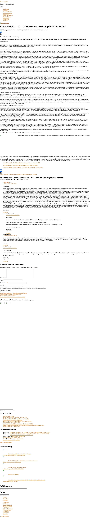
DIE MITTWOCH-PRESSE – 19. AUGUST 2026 (21, 435)
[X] (45, 34)
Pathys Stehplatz (33, 174)
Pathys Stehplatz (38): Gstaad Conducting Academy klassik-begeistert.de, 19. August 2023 (23, 167)
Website (2, 285)
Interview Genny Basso (13, 474)
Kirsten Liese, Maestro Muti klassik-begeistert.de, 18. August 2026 (14, 437)
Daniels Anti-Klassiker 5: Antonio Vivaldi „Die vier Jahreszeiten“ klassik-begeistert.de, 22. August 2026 (17, 422)
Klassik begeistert (4, 1)
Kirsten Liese (6, 182)
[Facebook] (45, 32)
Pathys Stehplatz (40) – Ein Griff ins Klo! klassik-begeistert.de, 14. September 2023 (21, 162)
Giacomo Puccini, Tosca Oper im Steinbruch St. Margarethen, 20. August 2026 (15, 417)
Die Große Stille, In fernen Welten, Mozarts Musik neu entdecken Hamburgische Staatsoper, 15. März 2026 (20, 461)
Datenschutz (5, 498)
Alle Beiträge (6, 9)
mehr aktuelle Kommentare (6, 442)
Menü (2, 6)
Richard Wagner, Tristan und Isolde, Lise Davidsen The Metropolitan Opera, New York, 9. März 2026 (17, 454)
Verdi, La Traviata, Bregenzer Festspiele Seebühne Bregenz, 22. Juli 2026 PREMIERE (14, 468)
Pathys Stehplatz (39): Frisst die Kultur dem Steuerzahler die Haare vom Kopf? (20, 165)
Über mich (5, 20)
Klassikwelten (6, 14)
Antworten (5, 212)
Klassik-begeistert (4, 174)
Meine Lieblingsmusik (8, 15)
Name (2, 280)
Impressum (5, 500)
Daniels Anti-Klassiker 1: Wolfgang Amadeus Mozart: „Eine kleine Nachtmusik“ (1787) (29, 433)
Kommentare (6, 18)
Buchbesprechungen (7, 13)
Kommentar (3, 277)
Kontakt (4, 497)
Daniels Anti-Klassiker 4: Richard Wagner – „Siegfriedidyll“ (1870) (18, 423)
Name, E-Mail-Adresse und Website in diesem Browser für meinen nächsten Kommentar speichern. (24, 288)
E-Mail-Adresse (4, 282)
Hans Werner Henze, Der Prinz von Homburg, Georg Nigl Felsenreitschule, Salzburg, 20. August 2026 (16, 419)
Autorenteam (6, 19)
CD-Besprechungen (7, 11)
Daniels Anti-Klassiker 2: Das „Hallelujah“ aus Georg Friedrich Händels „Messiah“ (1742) (30, 432)
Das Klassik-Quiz (7, 16)
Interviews (5, 10)
